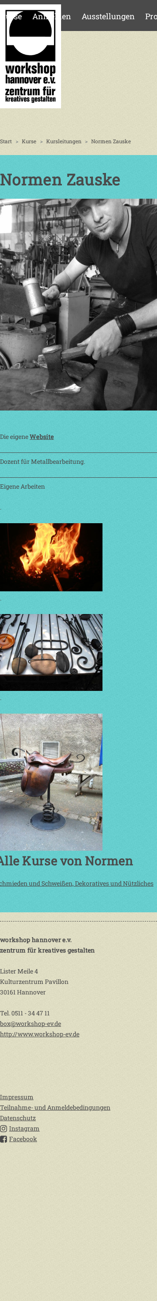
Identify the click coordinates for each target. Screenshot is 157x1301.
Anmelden (51, 16)
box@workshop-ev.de (30, 1023)
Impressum (17, 1097)
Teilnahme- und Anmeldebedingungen (55, 1107)
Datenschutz (18, 1118)
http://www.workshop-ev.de (39, 1034)
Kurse (11, 16)
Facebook (23, 1139)
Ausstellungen (108, 16)
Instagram (24, 1128)
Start (6, 141)
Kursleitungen (64, 141)
